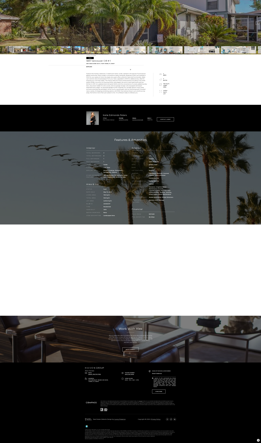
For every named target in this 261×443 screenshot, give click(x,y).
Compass (140, 401)
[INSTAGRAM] (167, 419)
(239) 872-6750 (123, 120)
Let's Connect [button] (130, 349)
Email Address (157, 373)
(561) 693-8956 (129, 374)
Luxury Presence (120, 419)
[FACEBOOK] (171, 419)
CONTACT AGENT (165, 119)
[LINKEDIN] (174, 419)
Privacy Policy (155, 419)
